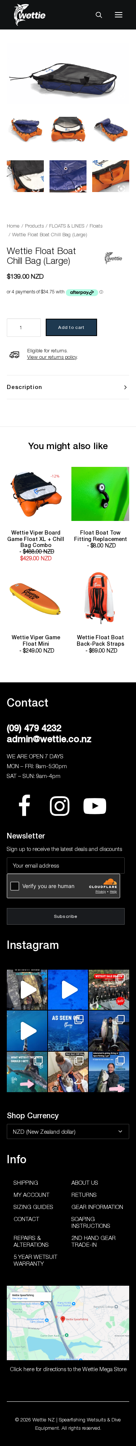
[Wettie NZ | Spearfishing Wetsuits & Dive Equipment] (41, 14)
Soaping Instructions (90, 1222)
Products (34, 226)
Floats (96, 226)
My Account (31, 1194)
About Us (84, 1182)
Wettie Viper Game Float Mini (36, 644)
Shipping (26, 1182)
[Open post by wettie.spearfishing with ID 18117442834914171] (109, 1072)
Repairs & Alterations (31, 1241)
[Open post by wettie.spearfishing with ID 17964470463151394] (27, 1072)
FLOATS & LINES (66, 226)
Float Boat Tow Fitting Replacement (100, 539)
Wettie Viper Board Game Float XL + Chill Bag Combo (35, 545)
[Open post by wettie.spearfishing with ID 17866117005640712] (109, 1030)
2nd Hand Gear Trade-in (93, 1241)
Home (13, 226)
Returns (84, 1194)
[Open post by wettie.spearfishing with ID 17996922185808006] (68, 1030)
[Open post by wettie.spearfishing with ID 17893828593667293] (27, 1030)
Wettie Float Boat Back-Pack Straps (100, 644)
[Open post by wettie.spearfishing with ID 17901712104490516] (68, 1072)
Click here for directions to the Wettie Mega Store (68, 1368)
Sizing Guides (33, 1206)
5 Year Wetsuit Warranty (35, 1260)
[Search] (95, 14)
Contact (26, 1218)
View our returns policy (52, 357)
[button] (118, 14)
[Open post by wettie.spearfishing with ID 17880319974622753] (109, 990)
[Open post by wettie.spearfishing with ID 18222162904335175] (27, 990)
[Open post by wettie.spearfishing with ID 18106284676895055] (68, 990)
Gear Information (97, 1206)
